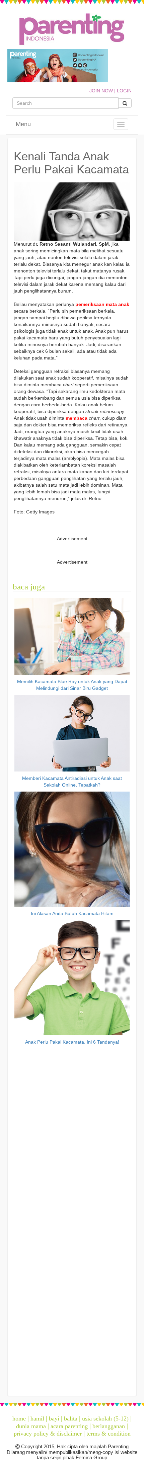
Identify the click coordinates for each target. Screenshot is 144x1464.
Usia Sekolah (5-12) (105, 1418)
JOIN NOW (101, 90)
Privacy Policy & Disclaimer (48, 1433)
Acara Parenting (69, 1426)
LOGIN (124, 90)
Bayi (54, 1418)
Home (19, 1418)
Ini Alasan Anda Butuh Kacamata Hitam (72, 913)
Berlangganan (108, 1426)
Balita (70, 1418)
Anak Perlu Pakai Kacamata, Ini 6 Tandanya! (72, 1042)
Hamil (37, 1418)
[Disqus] (72, 1132)
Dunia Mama (31, 1426)
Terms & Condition (108, 1433)
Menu (23, 124)
